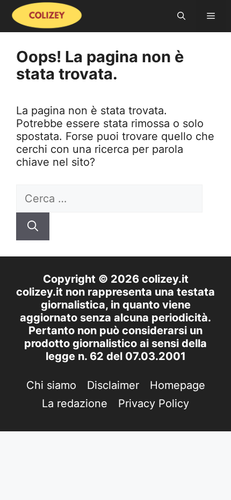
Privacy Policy (153, 403)
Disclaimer (113, 385)
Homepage (177, 385)
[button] (181, 16)
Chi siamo (51, 385)
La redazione (74, 403)
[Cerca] (32, 226)
